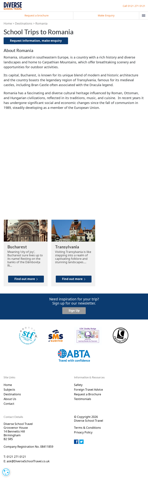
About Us (10, 399)
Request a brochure (37, 15)
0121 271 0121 (134, 6)
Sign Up (74, 310)
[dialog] (6, 472)
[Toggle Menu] (143, 15)
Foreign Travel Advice (88, 390)
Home (8, 23)
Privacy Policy (83, 432)
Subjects (9, 390)
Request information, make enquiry (36, 41)
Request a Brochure (87, 394)
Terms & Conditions (87, 428)
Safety (78, 385)
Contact (9, 404)
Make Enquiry (106, 15)
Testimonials (82, 399)
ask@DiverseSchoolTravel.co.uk (28, 461)
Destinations (23, 23)
